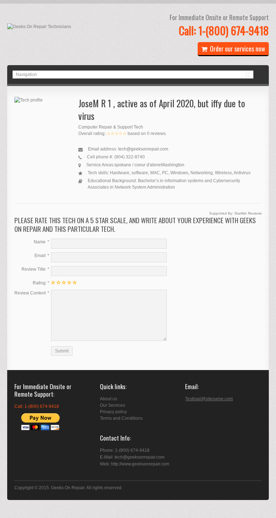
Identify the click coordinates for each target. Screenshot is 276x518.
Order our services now (237, 48)
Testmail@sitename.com (209, 398)
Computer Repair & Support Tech (110, 127)
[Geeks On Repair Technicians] (39, 26)
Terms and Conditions (121, 418)
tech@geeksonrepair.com (143, 149)
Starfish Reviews (248, 213)
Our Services (112, 405)
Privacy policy (113, 411)
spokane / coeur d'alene (137, 164)
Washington (172, 164)
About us (108, 398)
